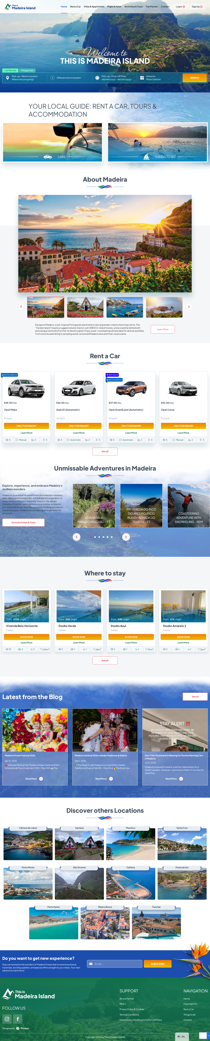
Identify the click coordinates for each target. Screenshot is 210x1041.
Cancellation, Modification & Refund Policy (141, 1019)
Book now (26, 637)
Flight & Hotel (114, 6)
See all (105, 451)
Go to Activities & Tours (23, 522)
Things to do (190, 1014)
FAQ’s (123, 1003)
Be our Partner (127, 998)
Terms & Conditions (129, 1014)
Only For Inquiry (26, 425)
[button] (189, 306)
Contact (165, 6)
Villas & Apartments (94, 6)
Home (64, 6)
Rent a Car (75, 6)
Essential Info (190, 1003)
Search (194, 77)
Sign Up (196, 6)
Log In (179, 6)
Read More (31, 778)
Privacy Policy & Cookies (132, 1009)
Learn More (162, 329)
